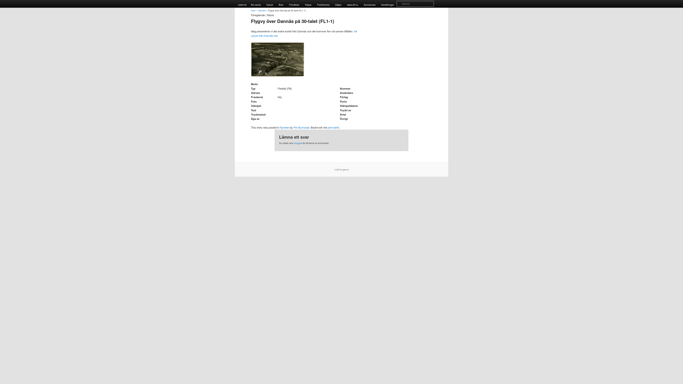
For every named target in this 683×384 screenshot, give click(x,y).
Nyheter (262, 10)
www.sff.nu (352, 4)
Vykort (269, 4)
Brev (281, 4)
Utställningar (387, 4)
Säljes (338, 4)
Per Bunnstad (301, 127)
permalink (333, 127)
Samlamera (369, 4)
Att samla (256, 4)
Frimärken (294, 4)
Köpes (308, 4)
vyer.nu (242, 4)
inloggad (298, 143)
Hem (253, 10)
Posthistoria (323, 4)
